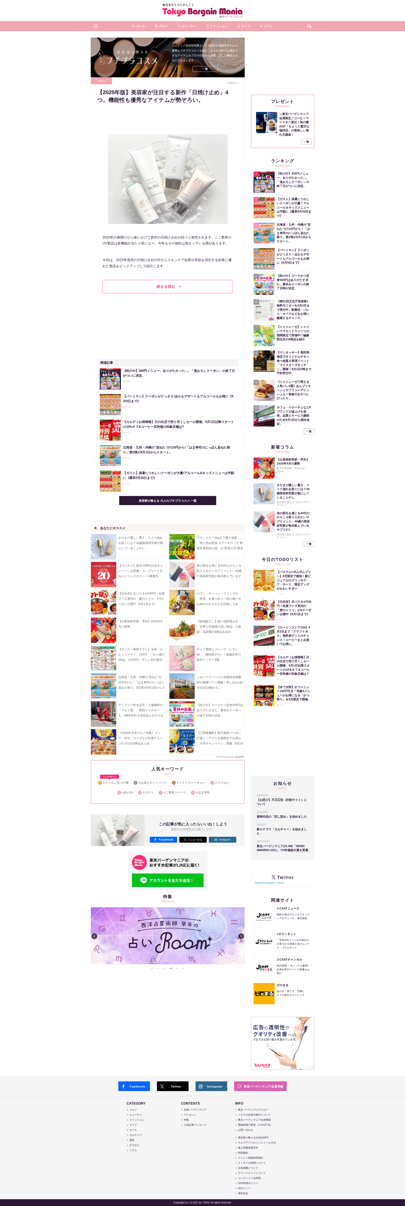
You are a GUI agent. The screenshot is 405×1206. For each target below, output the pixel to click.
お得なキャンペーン (151, 782)
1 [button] (152, 968)
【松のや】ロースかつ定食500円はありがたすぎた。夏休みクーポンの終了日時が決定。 (220, 710)
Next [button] (241, 936)
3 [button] (164, 968)
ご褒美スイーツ (173, 792)
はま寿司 (201, 792)
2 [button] (158, 968)
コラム (101, 80)
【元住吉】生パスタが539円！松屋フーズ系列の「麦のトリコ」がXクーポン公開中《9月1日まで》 (141, 599)
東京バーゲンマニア (202, 10)
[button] (96, 26)
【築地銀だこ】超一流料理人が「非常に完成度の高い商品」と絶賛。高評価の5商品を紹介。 (219, 627)
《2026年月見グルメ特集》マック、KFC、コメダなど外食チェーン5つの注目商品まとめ (140, 738)
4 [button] (171, 968)
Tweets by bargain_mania (269, 882)
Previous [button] (94, 936)
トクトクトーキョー (189, 782)
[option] (168, 936)
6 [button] (183, 968)
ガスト (147, 792)
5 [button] (177, 968)
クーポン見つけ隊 (114, 781)
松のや (126, 792)
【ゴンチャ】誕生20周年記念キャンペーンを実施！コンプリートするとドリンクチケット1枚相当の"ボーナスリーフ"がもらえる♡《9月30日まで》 (140, 576)
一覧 (205, 68)
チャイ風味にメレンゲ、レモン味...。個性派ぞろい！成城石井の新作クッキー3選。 (219, 654)
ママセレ (220, 782)
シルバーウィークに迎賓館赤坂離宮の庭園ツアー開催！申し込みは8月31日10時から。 (220, 682)
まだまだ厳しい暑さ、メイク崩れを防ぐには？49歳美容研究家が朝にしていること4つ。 (140, 543)
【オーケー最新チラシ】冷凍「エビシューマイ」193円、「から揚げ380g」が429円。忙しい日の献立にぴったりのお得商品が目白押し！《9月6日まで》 (141, 659)
